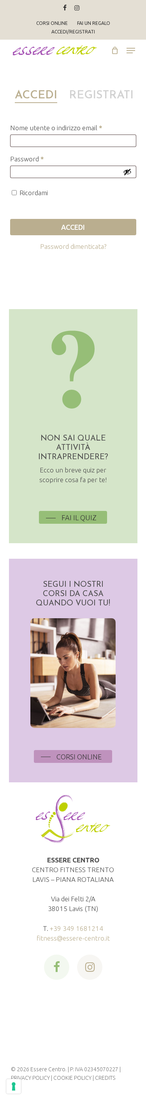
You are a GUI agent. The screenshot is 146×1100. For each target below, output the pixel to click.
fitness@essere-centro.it (73, 938)
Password (40, 159)
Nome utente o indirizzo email (69, 127)
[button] (131, 50)
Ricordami (33, 192)
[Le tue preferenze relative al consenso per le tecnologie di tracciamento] (13, 1086)
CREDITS (105, 1078)
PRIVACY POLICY (30, 1078)
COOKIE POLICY (72, 1078)
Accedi (73, 227)
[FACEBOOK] (65, 7)
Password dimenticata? (73, 246)
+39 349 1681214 (76, 928)
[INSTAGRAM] (76, 7)
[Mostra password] (127, 172)
